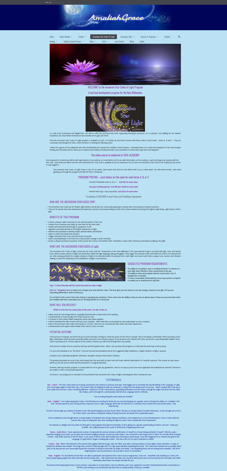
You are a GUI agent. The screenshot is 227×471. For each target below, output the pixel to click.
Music (132, 41)
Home (52, 36)
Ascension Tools (126, 36)
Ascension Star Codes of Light (104, 36)
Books (142, 41)
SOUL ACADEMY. (131, 155)
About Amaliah (65, 36)
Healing (52, 41)
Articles (81, 36)
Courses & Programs (148, 36)
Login (49, 2)
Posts (104, 41)
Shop (91, 41)
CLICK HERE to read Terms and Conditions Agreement (118, 196)
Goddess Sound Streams (72, 41)
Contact (167, 36)
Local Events (119, 41)
